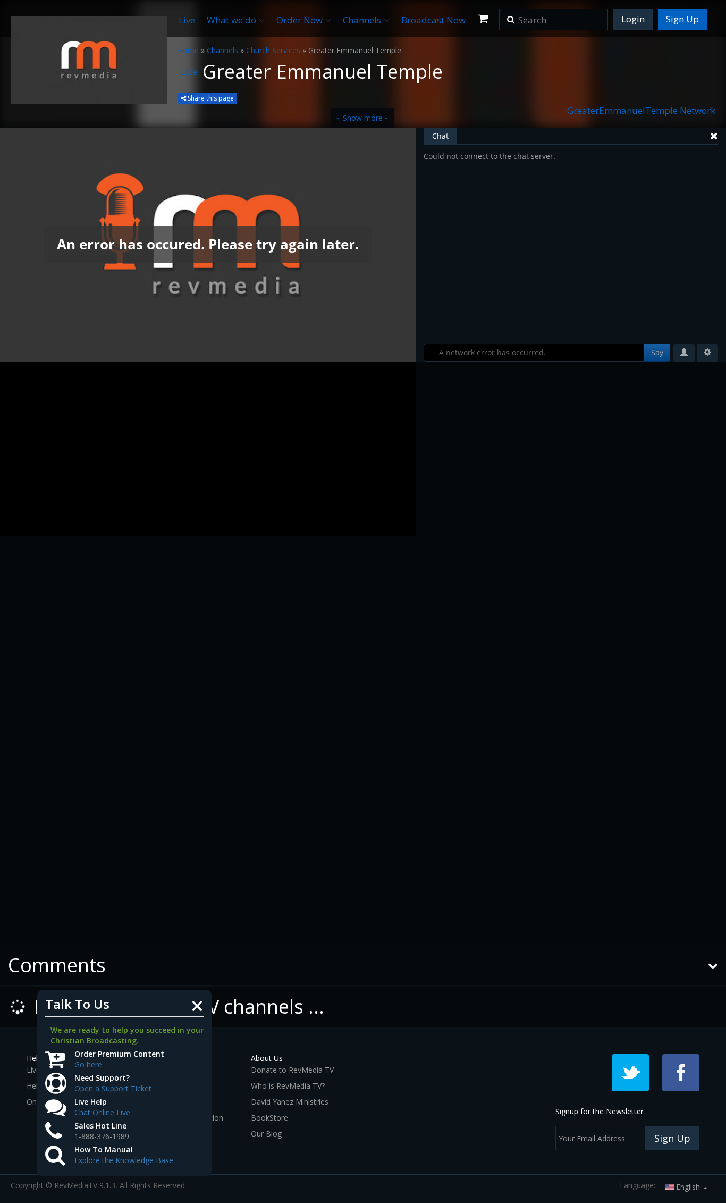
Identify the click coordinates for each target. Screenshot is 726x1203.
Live (187, 20)
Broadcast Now (433, 20)
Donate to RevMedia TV (292, 1070)
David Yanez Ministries (289, 1102)
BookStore (269, 1118)
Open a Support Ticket (112, 1088)
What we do (231, 20)
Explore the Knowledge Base (123, 1160)
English (688, 1187)
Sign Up (682, 19)
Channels (362, 20)
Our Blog (266, 1134)
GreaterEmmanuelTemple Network (641, 110)
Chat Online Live (102, 1112)
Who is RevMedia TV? (288, 1086)
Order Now (299, 20)
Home (188, 50)
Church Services (273, 50)
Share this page (210, 98)
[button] (511, 16)
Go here (88, 1064)
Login (633, 19)
